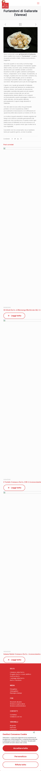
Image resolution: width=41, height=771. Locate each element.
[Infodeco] (5, 2)
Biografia (13, 725)
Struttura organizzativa (17, 704)
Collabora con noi (16, 717)
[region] (20, 751)
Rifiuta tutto (20, 765)
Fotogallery (13, 689)
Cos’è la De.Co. (15, 676)
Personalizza (20, 756)
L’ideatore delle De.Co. (17, 672)
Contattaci (13, 715)
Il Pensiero (13, 729)
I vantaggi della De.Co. (17, 678)
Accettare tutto (20, 748)
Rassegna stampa (16, 693)
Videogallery (14, 691)
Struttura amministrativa (18, 706)
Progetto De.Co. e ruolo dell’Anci (20, 674)
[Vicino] (36, 732)
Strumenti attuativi (16, 702)
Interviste (13, 727)
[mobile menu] (38, 3)
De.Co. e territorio (15, 680)
